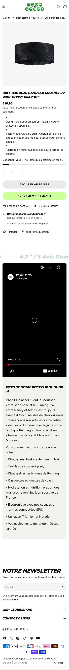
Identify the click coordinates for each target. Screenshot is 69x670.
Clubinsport (19, 658)
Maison (6, 17)
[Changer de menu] (4, 6)
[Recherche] (58, 6)
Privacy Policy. (11, 599)
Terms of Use (55, 595)
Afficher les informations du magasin (27, 223)
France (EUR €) (16, 629)
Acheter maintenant (34, 195)
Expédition (22, 107)
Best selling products (27, 17)
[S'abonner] (62, 587)
